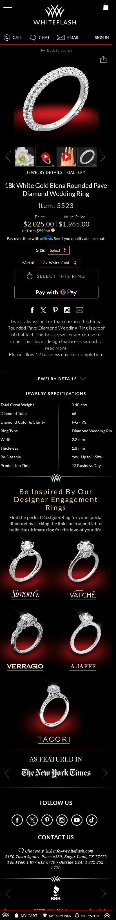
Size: (41, 250)
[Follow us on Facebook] (17, 824)
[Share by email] (78, 310)
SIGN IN (102, 37)
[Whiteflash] (55, 15)
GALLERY (76, 172)
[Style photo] (24, 156)
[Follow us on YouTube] (76, 824)
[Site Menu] (8, 6)
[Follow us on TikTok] (91, 824)
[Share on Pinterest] (55, 313)
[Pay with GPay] (56, 292)
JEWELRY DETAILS (44, 172)
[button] (39, 40)
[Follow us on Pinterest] (47, 824)
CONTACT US (56, 837)
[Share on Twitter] (43, 310)
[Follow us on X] (32, 824)
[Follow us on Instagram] (62, 824)
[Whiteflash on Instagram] (67, 310)
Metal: (29, 262)
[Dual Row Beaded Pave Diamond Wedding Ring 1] (87, 156)
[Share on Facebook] (33, 310)
